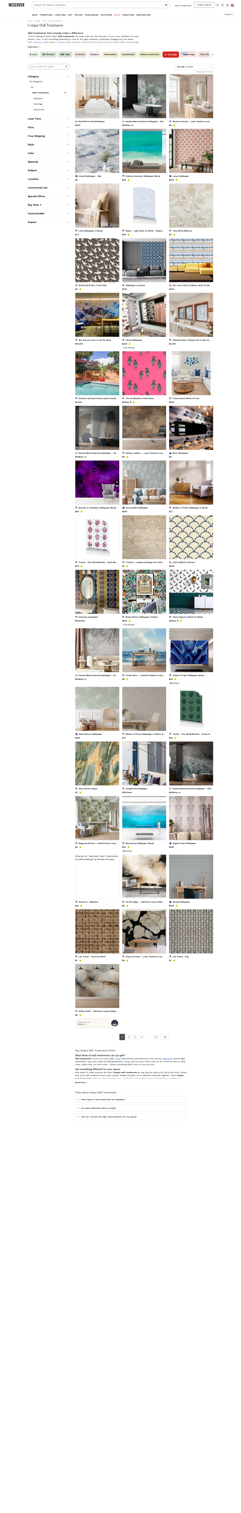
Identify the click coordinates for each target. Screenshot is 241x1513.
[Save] (115, 78)
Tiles (118, 1058)
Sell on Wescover (183, 5)
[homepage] (17, 5)
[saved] (222, 5)
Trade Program (204, 5)
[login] (217, 5)
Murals (127, 1061)
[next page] (164, 1037)
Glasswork (167, 1058)
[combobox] (101, 5)
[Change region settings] (232, 5)
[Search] (66, 67)
